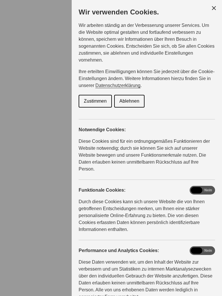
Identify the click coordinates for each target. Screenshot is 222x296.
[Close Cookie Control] (213, 8)
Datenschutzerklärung (117, 85)
